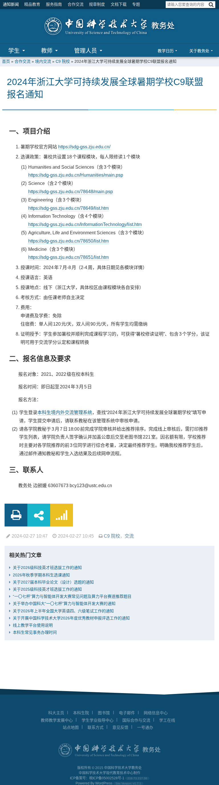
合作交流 (76, 4)
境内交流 (43, 61)
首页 (6, 61)
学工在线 (167, 720)
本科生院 (81, 713)
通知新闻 (11, 4)
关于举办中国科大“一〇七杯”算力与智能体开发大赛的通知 (64, 603)
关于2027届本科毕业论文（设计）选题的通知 (53, 582)
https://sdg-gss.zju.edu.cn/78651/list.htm (68, 257)
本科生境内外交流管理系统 (64, 412)
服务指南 (54, 4)
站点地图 (71, 727)
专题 (136, 4)
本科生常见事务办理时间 (35, 632)
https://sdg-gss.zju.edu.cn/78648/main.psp (70, 191)
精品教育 (32, 4)
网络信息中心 (156, 713)
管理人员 (85, 51)
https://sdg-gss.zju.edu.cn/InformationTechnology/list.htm (85, 224)
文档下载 (119, 4)
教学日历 (166, 51)
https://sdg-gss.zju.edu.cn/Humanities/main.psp (75, 175)
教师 (46, 51)
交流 (129, 536)
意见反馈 (120, 727)
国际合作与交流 (136, 720)
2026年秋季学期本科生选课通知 (41, 575)
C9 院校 (63, 61)
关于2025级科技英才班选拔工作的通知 (47, 589)
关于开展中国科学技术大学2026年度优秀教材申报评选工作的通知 (71, 618)
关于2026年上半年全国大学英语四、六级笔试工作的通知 (63, 611)
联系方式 (96, 727)
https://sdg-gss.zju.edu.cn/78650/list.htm (68, 241)
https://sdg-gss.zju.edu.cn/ (84, 146)
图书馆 (104, 713)
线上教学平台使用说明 (33, 625)
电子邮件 (127, 713)
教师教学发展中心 (57, 720)
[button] (211, 5)
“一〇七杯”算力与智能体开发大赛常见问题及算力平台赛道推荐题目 (72, 596)
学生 (14, 51)
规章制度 (97, 4)
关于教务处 (199, 51)
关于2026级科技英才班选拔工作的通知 (47, 567)
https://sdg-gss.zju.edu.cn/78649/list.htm (68, 208)
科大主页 (56, 713)
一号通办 (145, 727)
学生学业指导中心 (97, 720)
